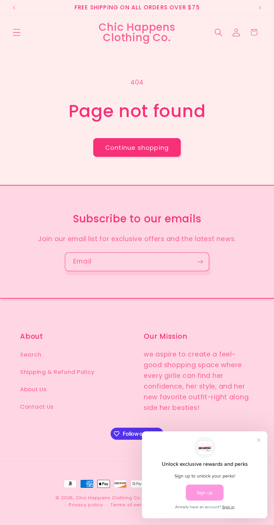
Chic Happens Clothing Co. (109, 498)
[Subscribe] (200, 261)
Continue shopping (137, 147)
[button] (17, 32)
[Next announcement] (260, 7)
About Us (33, 389)
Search (30, 354)
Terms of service (131, 505)
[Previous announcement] (14, 7)
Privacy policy (86, 505)
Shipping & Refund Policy (57, 372)
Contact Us (37, 407)
